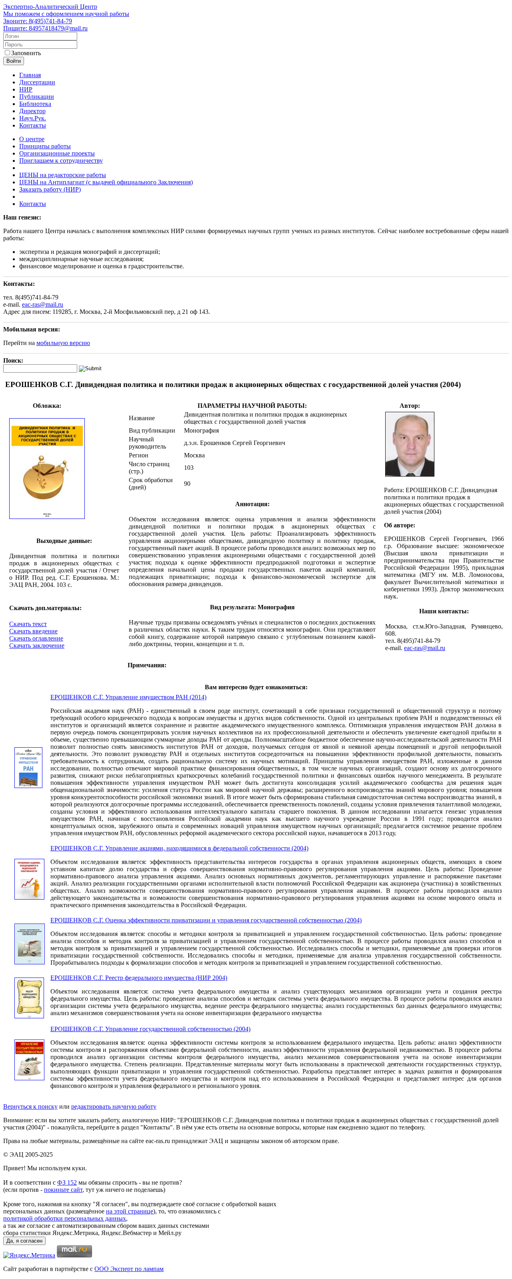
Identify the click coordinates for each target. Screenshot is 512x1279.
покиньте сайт (63, 1189)
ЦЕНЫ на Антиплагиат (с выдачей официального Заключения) (106, 182)
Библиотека (35, 103)
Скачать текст (28, 624)
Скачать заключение (36, 645)
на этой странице (129, 1211)
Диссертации (37, 82)
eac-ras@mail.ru (42, 304)
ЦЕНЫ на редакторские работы (62, 175)
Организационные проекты (57, 153)
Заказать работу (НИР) (50, 189)
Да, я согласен (24, 1241)
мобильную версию (63, 342)
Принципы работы (45, 146)
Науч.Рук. (32, 118)
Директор (32, 111)
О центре (31, 139)
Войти (13, 61)
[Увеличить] (47, 517)
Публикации (36, 96)
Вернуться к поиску (30, 1106)
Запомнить (26, 53)
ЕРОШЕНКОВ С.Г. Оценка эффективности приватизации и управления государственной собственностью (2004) (206, 920)
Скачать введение (33, 631)
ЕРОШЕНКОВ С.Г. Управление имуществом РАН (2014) (128, 697)
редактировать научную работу (113, 1106)
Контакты (32, 125)
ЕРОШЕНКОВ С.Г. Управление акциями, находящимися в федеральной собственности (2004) (179, 848)
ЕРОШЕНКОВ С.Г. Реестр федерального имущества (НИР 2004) (138, 977)
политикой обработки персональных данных (64, 1218)
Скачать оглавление (36, 638)
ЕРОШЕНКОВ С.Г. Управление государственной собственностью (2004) (150, 1029)
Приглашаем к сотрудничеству (61, 160)
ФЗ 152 (67, 1182)
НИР (25, 89)
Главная (30, 75)
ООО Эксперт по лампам (129, 1268)
